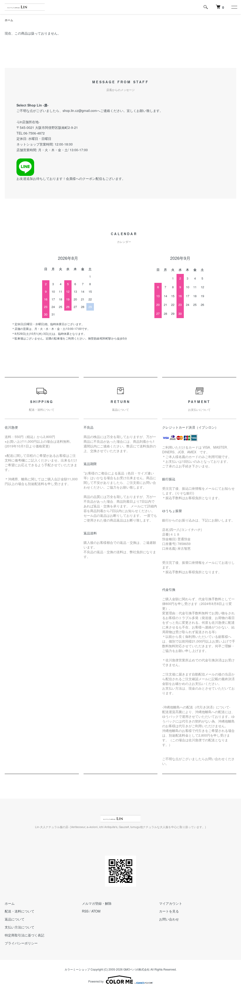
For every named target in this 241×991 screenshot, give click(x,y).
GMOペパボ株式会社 (136, 969)
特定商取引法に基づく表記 (24, 935)
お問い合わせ (169, 919)
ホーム (9, 20)
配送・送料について (19, 911)
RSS (85, 911)
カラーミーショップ (77, 969)
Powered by (96, 981)
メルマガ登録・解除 (97, 903)
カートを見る (169, 911)
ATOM (95, 911)
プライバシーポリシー (21, 943)
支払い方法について (19, 927)
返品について (14, 919)
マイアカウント (170, 903)
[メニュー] (234, 7)
